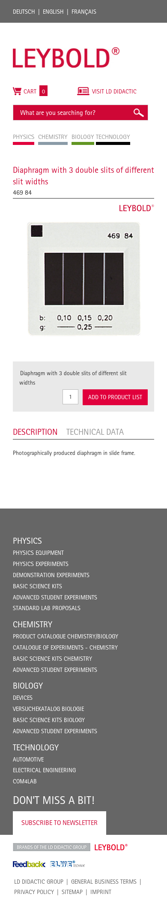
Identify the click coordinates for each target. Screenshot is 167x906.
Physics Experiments (41, 563)
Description (35, 432)
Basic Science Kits (37, 586)
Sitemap (72, 891)
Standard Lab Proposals (47, 608)
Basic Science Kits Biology (49, 719)
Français (84, 11)
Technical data (95, 432)
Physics (27, 541)
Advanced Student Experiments (55, 597)
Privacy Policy (34, 891)
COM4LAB (25, 781)
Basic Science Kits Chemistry (52, 658)
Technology (36, 747)
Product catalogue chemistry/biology (65, 636)
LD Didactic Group (38, 881)
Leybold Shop (111, 847)
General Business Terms (104, 881)
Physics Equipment (38, 552)
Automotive (28, 759)
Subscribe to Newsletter (59, 823)
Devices (23, 697)
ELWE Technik (67, 864)
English (53, 11)
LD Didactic (51, 847)
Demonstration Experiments (51, 575)
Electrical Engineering (44, 770)
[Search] (138, 112)
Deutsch (24, 11)
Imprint (100, 891)
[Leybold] (66, 27)
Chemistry (32, 624)
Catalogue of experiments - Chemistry (65, 647)
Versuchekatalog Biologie (48, 708)
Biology (28, 685)
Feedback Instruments (29, 864)
